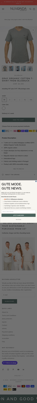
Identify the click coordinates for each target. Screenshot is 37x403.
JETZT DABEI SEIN (18, 215)
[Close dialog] (36, 181)
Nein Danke (18, 219)
